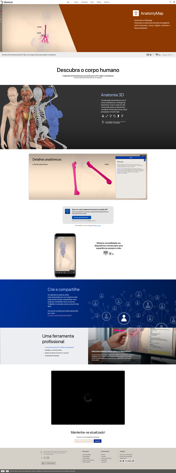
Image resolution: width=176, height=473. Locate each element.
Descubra (85, 451)
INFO (2, 471)
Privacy (103, 454)
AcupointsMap (109, 122)
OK (7, 471)
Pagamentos (123, 458)
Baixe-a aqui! (97, 225)
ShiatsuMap (117, 122)
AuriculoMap (86, 458)
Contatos (103, 462)
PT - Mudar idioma (49, 463)
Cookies (103, 456)
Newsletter (104, 460)
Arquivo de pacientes (88, 460)
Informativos (105, 451)
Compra (122, 451)
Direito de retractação (126, 456)
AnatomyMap (86, 462)
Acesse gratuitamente (81, 217)
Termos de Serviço (106, 458)
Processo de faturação (126, 454)
